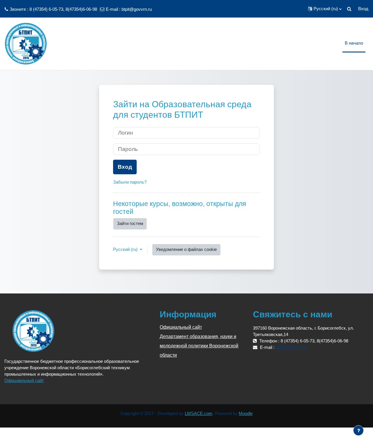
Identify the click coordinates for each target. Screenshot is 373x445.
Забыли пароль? (130, 182)
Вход (363, 8)
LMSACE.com (198, 413)
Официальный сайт (24, 380)
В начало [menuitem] (354, 43)
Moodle (246, 413)
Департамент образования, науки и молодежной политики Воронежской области (199, 346)
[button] (324, 8)
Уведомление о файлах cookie (186, 249)
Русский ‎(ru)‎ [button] (126, 249)
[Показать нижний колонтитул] (358, 430)
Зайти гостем (130, 223)
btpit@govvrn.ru (137, 9)
